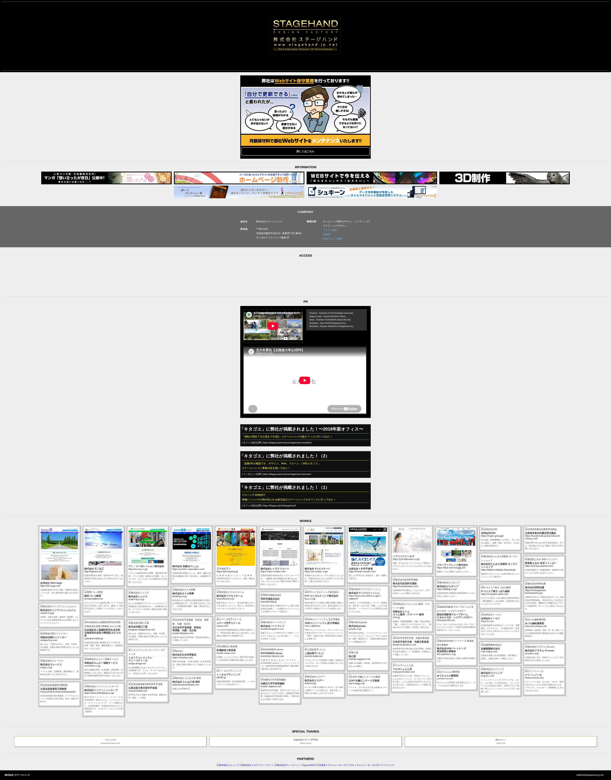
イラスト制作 (330, 230)
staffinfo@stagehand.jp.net (589, 775)
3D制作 (327, 234)
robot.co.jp (500, 741)
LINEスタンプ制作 (332, 238)
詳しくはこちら (305, 151)
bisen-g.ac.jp (305, 741)
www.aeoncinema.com (110, 741)
